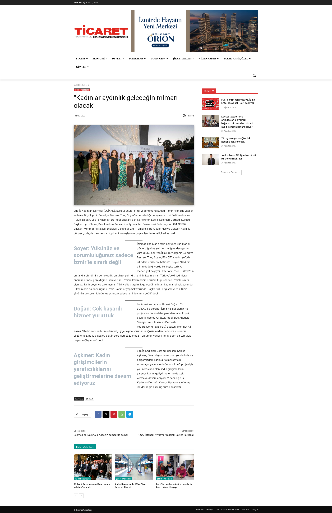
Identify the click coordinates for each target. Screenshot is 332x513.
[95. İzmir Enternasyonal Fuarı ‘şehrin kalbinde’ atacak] (93, 467)
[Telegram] (129, 414)
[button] (254, 75)
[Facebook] (98, 414)
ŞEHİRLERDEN (80, 84)
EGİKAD (89, 398)
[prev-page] (76, 495)
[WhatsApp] (121, 414)
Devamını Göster (229, 172)
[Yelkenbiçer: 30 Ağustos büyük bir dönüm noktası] (210, 159)
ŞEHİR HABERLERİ (82, 90)
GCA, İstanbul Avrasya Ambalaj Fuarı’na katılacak (166, 434)
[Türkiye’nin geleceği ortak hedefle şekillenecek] (210, 142)
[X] (106, 414)
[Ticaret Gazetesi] (101, 31)
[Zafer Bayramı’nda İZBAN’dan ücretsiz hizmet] (134, 467)
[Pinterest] (113, 414)
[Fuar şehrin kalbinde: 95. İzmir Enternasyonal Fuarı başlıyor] (210, 104)
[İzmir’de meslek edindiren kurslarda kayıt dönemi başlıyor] (175, 467)
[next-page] (81, 495)
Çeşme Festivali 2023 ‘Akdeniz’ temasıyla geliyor (101, 434)
